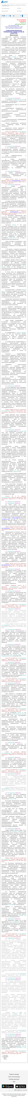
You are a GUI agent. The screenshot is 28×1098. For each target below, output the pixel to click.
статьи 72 (11, 798)
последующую (11, 629)
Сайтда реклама (14, 1079)
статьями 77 (15, 831)
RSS (14, 1081)
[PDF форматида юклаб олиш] (12, 16)
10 (9, 518)
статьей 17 (15, 56)
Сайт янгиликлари (14, 1077)
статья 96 (10, 904)
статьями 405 (5, 519)
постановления (22, 131)
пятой (10, 656)
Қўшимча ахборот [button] (5, 11)
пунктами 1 (19, 1047)
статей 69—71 (13, 237)
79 (23, 99)
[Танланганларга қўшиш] (1, 16)
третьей (23, 714)
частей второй (15, 714)
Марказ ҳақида (14, 1074)
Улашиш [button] (19, 11)
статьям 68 (16, 99)
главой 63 (15, 471)
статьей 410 (16, 654)
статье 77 (15, 225)
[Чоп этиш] (13, 16)
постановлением (16, 180)
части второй (16, 517)
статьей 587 (22, 431)
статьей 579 (22, 915)
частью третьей (21, 332)
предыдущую (11, 98)
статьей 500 (17, 1013)
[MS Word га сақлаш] (10, 16)
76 (20, 99)
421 (14, 519)
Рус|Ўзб (25, 15)
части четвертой (14, 921)
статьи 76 (20, 712)
